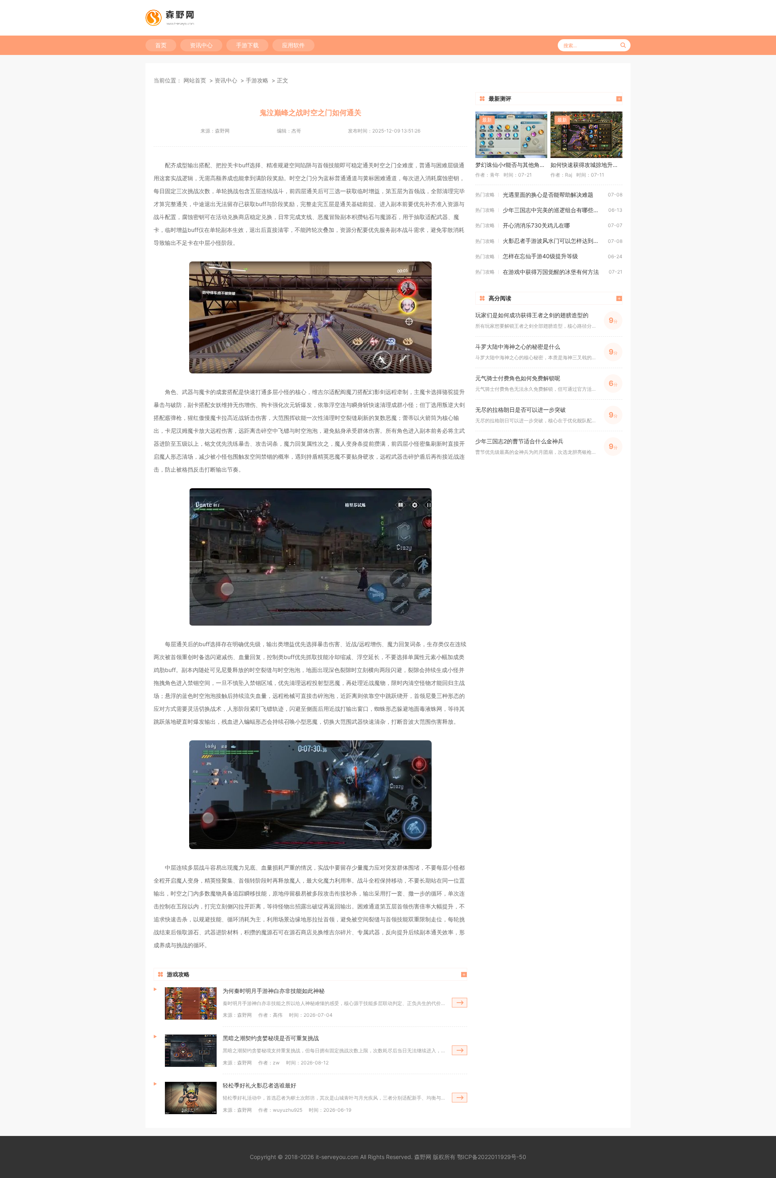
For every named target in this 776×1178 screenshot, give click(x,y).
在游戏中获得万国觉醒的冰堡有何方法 (551, 271)
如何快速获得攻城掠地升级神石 (586, 164)
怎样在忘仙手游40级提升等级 (540, 256)
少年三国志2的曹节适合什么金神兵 (519, 441)
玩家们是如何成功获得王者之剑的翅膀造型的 (531, 315)
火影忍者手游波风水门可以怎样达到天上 (554, 240)
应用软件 (293, 45)
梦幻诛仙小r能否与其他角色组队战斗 (511, 164)
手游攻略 (257, 80)
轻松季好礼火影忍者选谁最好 (259, 1085)
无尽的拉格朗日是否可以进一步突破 (520, 409)
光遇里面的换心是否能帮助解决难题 (548, 194)
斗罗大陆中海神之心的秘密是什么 (517, 346)
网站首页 (194, 80)
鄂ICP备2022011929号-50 (491, 1156)
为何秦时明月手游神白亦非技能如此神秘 (274, 990)
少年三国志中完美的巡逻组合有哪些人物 (554, 210)
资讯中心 (201, 45)
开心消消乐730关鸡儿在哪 (536, 225)
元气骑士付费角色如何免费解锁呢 (517, 378)
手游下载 (247, 45)
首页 (161, 45)
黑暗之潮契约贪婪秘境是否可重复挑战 (271, 1038)
